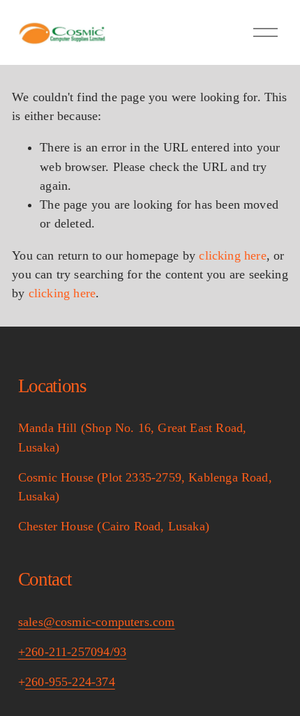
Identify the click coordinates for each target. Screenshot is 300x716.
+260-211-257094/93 (72, 652)
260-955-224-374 (70, 682)
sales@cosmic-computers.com (96, 622)
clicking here (232, 255)
